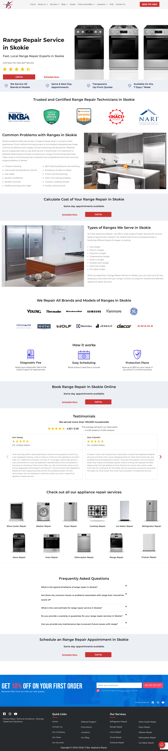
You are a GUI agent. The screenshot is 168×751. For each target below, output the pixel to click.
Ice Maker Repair (124, 526)
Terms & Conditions (25, 719)
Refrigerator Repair (151, 526)
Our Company (58, 732)
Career (73, 4)
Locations (101, 4)
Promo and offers (85, 4)
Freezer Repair (149, 557)
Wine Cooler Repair (16, 526)
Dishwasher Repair (84, 557)
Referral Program (88, 722)
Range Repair (116, 557)
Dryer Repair (70, 526)
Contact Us (120, 4)
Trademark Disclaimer (13, 722)
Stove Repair (19, 557)
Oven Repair (51, 557)
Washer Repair (43, 526)
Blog (63, 4)
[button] (7, 457)
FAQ (111, 4)
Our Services (58, 743)
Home (33, 4)
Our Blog (85, 738)
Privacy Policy (125, 691)
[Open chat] (161, 744)
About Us (42, 4)
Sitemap (40, 719)
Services (53, 4)
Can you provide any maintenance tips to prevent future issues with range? (79, 624)
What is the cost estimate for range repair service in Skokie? (71, 608)
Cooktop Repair (97, 526)
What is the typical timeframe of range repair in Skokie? (69, 587)
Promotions (86, 727)
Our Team (56, 737)
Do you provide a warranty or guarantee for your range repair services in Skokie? (82, 616)
